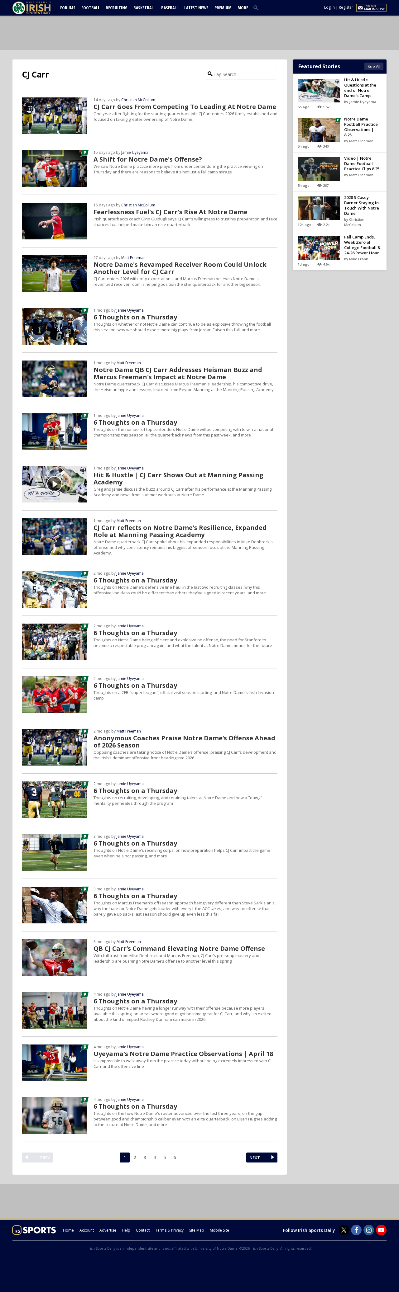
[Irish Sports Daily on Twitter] (344, 1230)
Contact (143, 1230)
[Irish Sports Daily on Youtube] (381, 1230)
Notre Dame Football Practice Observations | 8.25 (361, 127)
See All (374, 66)
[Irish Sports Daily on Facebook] (356, 1230)
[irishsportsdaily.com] (38, 8)
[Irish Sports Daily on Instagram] (368, 1230)
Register (346, 7)
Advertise (107, 1230)
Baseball (169, 8)
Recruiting (116, 8)
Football (90, 8)
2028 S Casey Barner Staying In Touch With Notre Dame (361, 205)
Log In (329, 7)
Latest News (196, 8)
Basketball (144, 8)
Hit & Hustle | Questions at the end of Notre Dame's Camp (360, 87)
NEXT (254, 1157)
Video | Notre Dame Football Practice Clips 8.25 (361, 163)
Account (86, 1230)
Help (126, 1230)
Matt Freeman (133, 257)
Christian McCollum (138, 99)
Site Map (196, 1230)
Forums (67, 8)
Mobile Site (219, 1230)
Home (68, 1230)
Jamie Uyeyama (134, 152)
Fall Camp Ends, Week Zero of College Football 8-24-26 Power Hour (362, 245)
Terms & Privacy (169, 1230)
